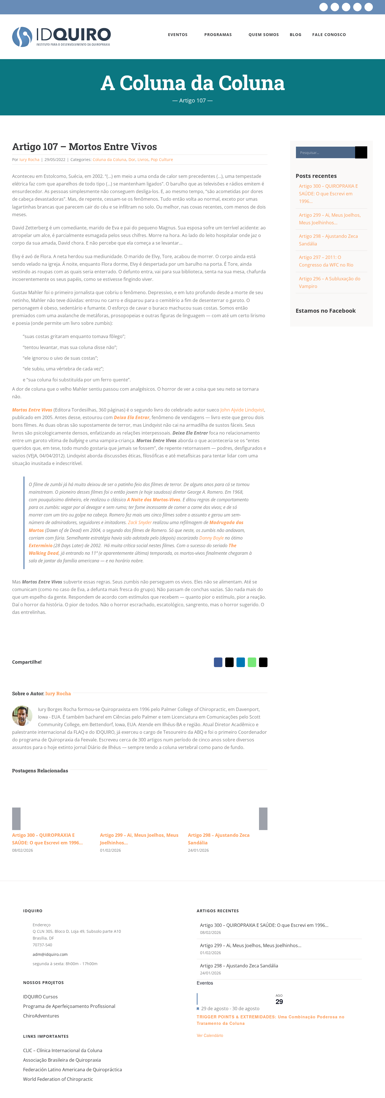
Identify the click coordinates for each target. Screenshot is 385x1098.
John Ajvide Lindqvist (242, 410)
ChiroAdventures (41, 1016)
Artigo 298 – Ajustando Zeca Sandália (239, 966)
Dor (132, 159)
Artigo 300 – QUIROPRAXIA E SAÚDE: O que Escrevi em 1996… (328, 193)
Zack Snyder (140, 522)
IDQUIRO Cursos (40, 997)
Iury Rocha (29, 159)
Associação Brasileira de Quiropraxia (62, 1060)
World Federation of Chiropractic (58, 1079)
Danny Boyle (211, 538)
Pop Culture (162, 159)
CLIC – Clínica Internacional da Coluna (62, 1050)
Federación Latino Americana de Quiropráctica (72, 1069)
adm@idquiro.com (50, 954)
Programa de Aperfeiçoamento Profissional (69, 1006)
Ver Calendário (210, 1035)
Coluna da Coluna (109, 159)
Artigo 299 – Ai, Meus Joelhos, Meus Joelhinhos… (250, 945)
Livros (143, 159)
